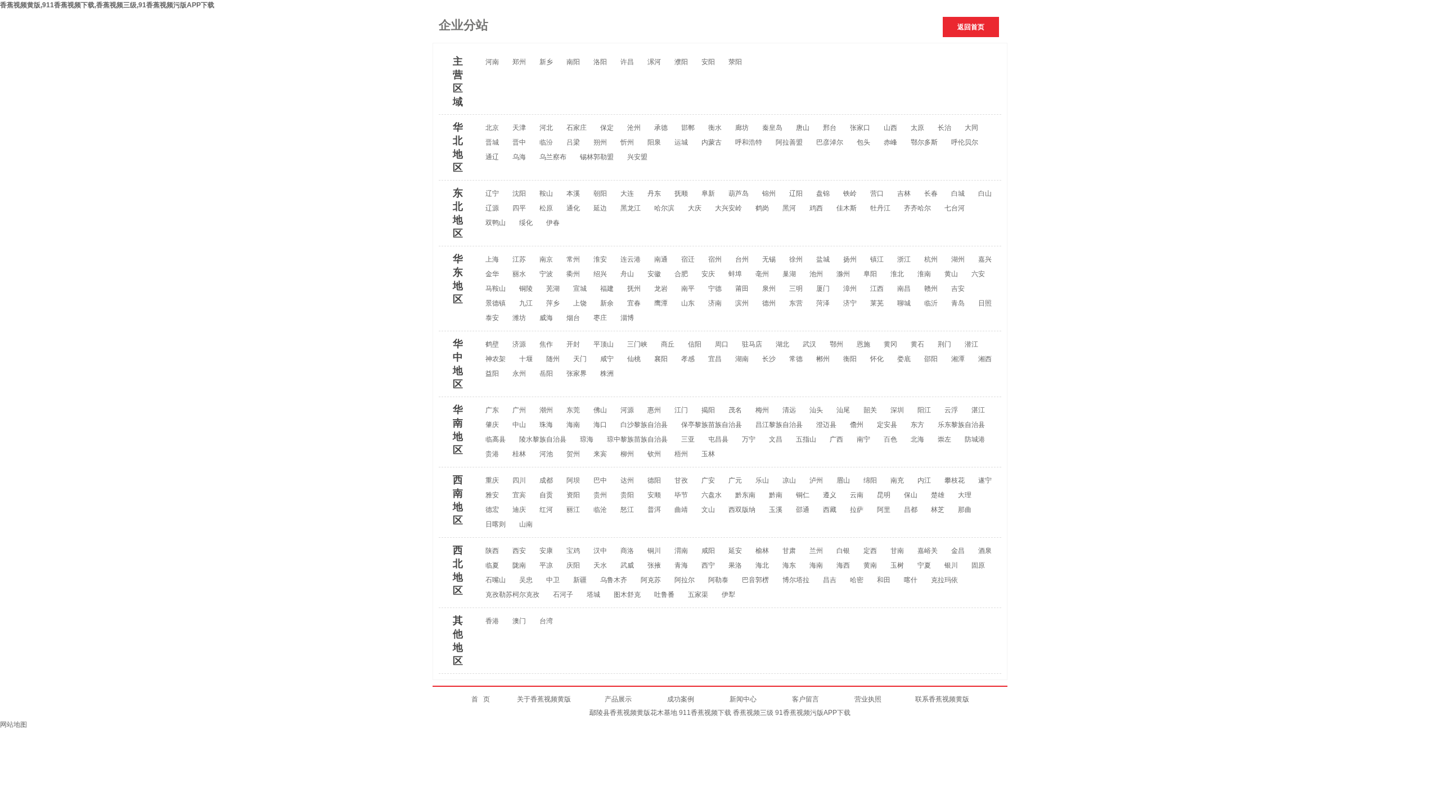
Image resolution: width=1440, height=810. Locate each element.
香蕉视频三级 (753, 713)
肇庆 (492, 425)
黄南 (870, 565)
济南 (715, 303)
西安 (519, 551)
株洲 (607, 373)
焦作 (546, 344)
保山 (910, 495)
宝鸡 (573, 551)
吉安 (958, 288)
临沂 (931, 303)
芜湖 (553, 288)
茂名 (735, 410)
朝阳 (600, 193)
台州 (742, 259)
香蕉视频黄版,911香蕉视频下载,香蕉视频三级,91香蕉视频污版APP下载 (107, 5)
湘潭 (958, 359)
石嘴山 (495, 580)
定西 (870, 551)
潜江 (971, 344)
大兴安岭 (728, 208)
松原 (546, 208)
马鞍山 (495, 288)
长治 (944, 128)
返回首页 (970, 27)
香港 (492, 621)
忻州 (627, 142)
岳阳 (546, 373)
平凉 (546, 565)
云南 (856, 495)
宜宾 (519, 495)
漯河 (654, 62)
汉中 (600, 551)
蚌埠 (735, 274)
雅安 (492, 495)
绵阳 (870, 480)
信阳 (694, 344)
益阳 (492, 373)
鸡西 (816, 208)
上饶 (580, 303)
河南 (492, 62)
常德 (796, 359)
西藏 (829, 510)
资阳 (573, 495)
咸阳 (708, 551)
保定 (607, 128)
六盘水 (711, 495)
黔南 (775, 495)
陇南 (519, 565)
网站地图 (13, 724)
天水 (600, 565)
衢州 (573, 274)
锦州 (769, 193)
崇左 (944, 439)
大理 (964, 495)
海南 (573, 425)
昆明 (883, 495)
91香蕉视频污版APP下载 (812, 713)
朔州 (600, 142)
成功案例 (698, 699)
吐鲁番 (664, 594)
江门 (681, 410)
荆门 (944, 344)
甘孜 (681, 480)
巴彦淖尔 (829, 142)
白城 (958, 193)
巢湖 (789, 274)
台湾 (546, 621)
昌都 (910, 510)
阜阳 (870, 274)
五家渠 (698, 594)
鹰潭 (661, 303)
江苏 (519, 259)
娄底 (904, 359)
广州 (519, 410)
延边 (600, 208)
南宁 (863, 439)
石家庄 (576, 128)
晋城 (492, 142)
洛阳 (600, 62)
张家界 (576, 373)
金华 (492, 274)
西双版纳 (741, 510)
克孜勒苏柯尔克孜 (512, 594)
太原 (917, 128)
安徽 (654, 274)
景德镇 (495, 303)
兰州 (816, 551)
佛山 (600, 410)
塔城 (593, 594)
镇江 (877, 259)
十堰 (526, 359)
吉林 (904, 193)
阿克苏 (651, 580)
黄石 (917, 344)
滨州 (742, 303)
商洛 (627, 551)
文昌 (775, 439)
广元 (735, 480)
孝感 (688, 359)
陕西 (492, 551)
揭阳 (708, 410)
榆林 (762, 551)
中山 (519, 425)
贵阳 (627, 495)
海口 (600, 425)
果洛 (735, 565)
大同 (971, 128)
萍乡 (553, 303)
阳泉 (654, 142)
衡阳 (850, 359)
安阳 (708, 62)
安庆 (708, 274)
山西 (890, 128)
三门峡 (637, 344)
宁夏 (924, 565)
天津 (519, 128)
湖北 (782, 344)
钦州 (654, 454)
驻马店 (752, 344)
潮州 (546, 410)
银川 (951, 565)
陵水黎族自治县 (542, 439)
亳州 (762, 274)
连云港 (630, 259)
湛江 (978, 410)
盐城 (823, 259)
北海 (917, 439)
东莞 (573, 410)
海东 (789, 565)
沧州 (634, 128)
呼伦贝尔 (964, 142)
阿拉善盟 (789, 142)
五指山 (806, 439)
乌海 (519, 157)
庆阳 (573, 565)
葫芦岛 (738, 193)
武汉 (809, 344)
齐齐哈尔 (917, 208)
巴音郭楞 (755, 580)
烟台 (573, 318)
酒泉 (985, 551)
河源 (627, 410)
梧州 (681, 454)
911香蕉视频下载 (705, 713)
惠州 (654, 410)
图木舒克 (627, 594)
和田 (883, 580)
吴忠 (526, 580)
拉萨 (856, 510)
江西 (877, 288)
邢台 (829, 128)
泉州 (769, 288)
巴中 (600, 480)
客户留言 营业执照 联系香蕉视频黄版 (880, 699)
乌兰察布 (552, 157)
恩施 (863, 344)
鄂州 (836, 344)
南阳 (573, 62)
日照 (985, 303)
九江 (526, 303)
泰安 (492, 318)
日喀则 (495, 524)
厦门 (823, 288)
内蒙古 (711, 142)
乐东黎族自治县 (961, 425)
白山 (985, 193)
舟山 (627, 274)
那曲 (964, 510)
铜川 (654, 551)
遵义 (829, 495)
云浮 (951, 410)
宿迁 (688, 259)
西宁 (708, 565)
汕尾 (843, 410)
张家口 (860, 128)
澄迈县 (826, 425)
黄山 (951, 274)
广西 (836, 439)
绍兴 (600, 274)
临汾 (546, 142)
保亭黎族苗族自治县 (711, 425)
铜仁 (802, 495)
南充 (897, 480)
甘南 (897, 551)
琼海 (586, 439)
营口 (877, 193)
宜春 (634, 303)
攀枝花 (954, 480)
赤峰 (890, 142)
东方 (917, 425)
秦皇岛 (772, 128)
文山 (708, 510)
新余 (607, 303)
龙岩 (661, 288)
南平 (688, 288)
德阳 (654, 480)
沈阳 (519, 193)
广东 (492, 410)
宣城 (580, 288)
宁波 (546, 274)
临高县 (495, 439)
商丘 (667, 344)
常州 (573, 259)
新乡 (546, 62)
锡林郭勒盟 (597, 157)
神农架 (495, 359)
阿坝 (573, 480)
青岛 (958, 303)
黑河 (789, 208)
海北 (762, 565)
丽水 (519, 274)
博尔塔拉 (795, 580)
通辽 (492, 157)
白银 (843, 551)
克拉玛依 (944, 580)
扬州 (850, 259)
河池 (546, 454)
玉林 (708, 454)
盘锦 (823, 193)
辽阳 (796, 193)
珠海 (546, 425)
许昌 (627, 62)
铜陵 (526, 288)
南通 (661, 259)
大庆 (694, 208)
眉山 (843, 480)
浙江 (904, 259)
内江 (924, 480)
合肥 (681, 274)
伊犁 (728, 594)
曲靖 (681, 510)
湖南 (742, 359)
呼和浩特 (748, 142)
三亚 (688, 439)
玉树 (897, 565)
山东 (688, 303)
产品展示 (636, 699)
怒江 (627, 510)
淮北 (897, 274)
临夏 (492, 565)
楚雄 (937, 495)
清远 (789, 410)
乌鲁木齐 (613, 580)
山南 (526, 524)
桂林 (519, 454)
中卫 (553, 580)
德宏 (492, 510)
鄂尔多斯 (924, 142)
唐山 (802, 128)
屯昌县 (718, 439)
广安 (708, 480)
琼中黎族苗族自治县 (637, 439)
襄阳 (661, 359)
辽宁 (492, 193)
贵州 (600, 495)
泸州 (816, 480)
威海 (546, 318)
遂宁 (985, 480)
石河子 (563, 594)
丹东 (654, 193)
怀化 (877, 359)
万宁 (748, 439)
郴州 (823, 359)
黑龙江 (630, 208)
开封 (573, 344)
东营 (796, 303)
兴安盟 (637, 157)
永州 (519, 373)
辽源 (492, 208)
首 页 (494, 699)
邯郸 (688, 128)
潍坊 (519, 318)
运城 (681, 142)
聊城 (904, 303)
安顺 (654, 495)
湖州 (958, 259)
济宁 (850, 303)
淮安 (600, 259)
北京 (492, 128)
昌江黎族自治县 (779, 425)
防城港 (975, 439)
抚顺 (681, 193)
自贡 (546, 495)
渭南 (681, 551)
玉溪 (775, 510)
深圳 (897, 410)
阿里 (883, 510)
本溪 (573, 193)
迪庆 (519, 510)
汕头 (816, 410)
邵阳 (931, 359)
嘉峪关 (927, 551)
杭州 (931, 259)
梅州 (762, 410)
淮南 (924, 274)
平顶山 (603, 344)
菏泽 (823, 303)
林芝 (937, 510)
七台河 (954, 208)
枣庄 (600, 318)
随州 (553, 359)
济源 (519, 344)
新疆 (580, 580)
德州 (769, 303)
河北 (546, 128)
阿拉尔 (684, 580)
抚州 (634, 288)
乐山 (762, 480)
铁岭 (850, 193)
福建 (607, 288)
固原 (978, 565)
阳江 (924, 410)
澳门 (519, 621)
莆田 (742, 288)
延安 (735, 551)
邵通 (802, 510)
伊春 (553, 223)
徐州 (796, 259)
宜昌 (715, 359)
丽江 (573, 510)
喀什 (910, 580)
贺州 (573, 454)
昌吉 (829, 580)
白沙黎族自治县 (644, 425)
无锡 (769, 259)
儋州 (856, 425)
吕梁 (573, 142)
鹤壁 (492, 344)
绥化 (526, 223)
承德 (661, 128)
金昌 (958, 551)
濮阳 (681, 62)
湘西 (985, 359)
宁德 (715, 288)
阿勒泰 (718, 580)
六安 (978, 274)
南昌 (904, 288)
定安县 (887, 425)
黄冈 (890, 344)
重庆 (492, 480)
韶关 (870, 410)
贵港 (492, 454)
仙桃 (634, 359)
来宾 (600, 454)
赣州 (931, 288)
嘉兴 (985, 259)
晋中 (519, 142)
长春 (931, 193)
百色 (890, 439)
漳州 (850, 288)
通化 (573, 208)
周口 (721, 344)
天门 (580, 359)
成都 (546, 480)
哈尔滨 (664, 208)
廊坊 (742, 128)
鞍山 (546, 193)
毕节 (681, 495)
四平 (519, 208)
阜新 (708, 193)
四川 (519, 480)
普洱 (654, 510)
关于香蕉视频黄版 (544, 699)
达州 (627, 480)
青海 (681, 565)
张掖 (654, 565)
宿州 (715, 259)
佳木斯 (846, 208)
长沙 (769, 359)
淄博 (627, 318)
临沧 (600, 510)
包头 (863, 142)
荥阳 (735, 62)
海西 (843, 565)
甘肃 (789, 551)
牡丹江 (880, 208)
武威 (627, 565)
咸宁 (607, 359)
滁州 (843, 274)
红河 (546, 510)
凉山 (789, 480)
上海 (492, 259)
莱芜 (877, 303)
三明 (796, 288)
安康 (546, 551)
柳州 (627, 454)
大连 (627, 193)
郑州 (519, 62)
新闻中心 (743, 699)
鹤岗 (762, 208)
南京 (546, 259)
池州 (816, 274)
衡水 (715, 128)
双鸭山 (495, 223)
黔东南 (745, 495)
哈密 (856, 580)
